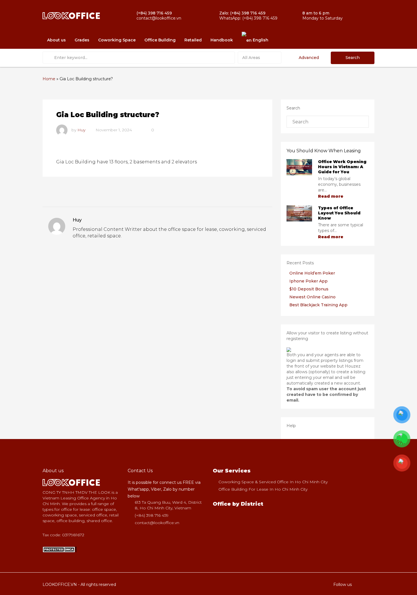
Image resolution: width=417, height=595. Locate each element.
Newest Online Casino (312, 296)
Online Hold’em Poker (312, 273)
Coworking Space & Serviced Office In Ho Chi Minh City (273, 481)
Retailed (193, 40)
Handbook (221, 40)
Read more (331, 196)
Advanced (309, 57)
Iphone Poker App (308, 281)
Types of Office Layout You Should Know (339, 213)
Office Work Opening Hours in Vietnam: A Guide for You (342, 166)
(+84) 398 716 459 (152, 515)
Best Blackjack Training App (318, 304)
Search (353, 57)
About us (56, 40)
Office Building (160, 40)
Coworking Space (117, 40)
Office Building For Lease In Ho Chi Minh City (263, 489)
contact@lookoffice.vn (157, 522)
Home (49, 78)
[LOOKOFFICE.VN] (60, 549)
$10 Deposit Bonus (308, 289)
